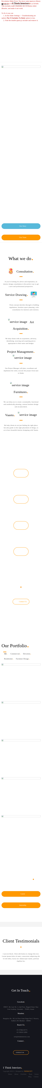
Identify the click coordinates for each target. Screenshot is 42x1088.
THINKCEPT (28, 1071)
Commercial (15, 654)
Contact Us (23, 601)
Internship (22, 905)
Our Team (22, 237)
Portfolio (23, 1074)
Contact (36, 1076)
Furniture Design (22, 659)
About (16, 1074)
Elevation (26, 654)
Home (10, 1074)
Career (22, 894)
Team (30, 1074)
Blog (29, 1076)
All (5, 654)
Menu (6, 4)
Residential (8, 659)
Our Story (22, 226)
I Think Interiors (21, 3)
